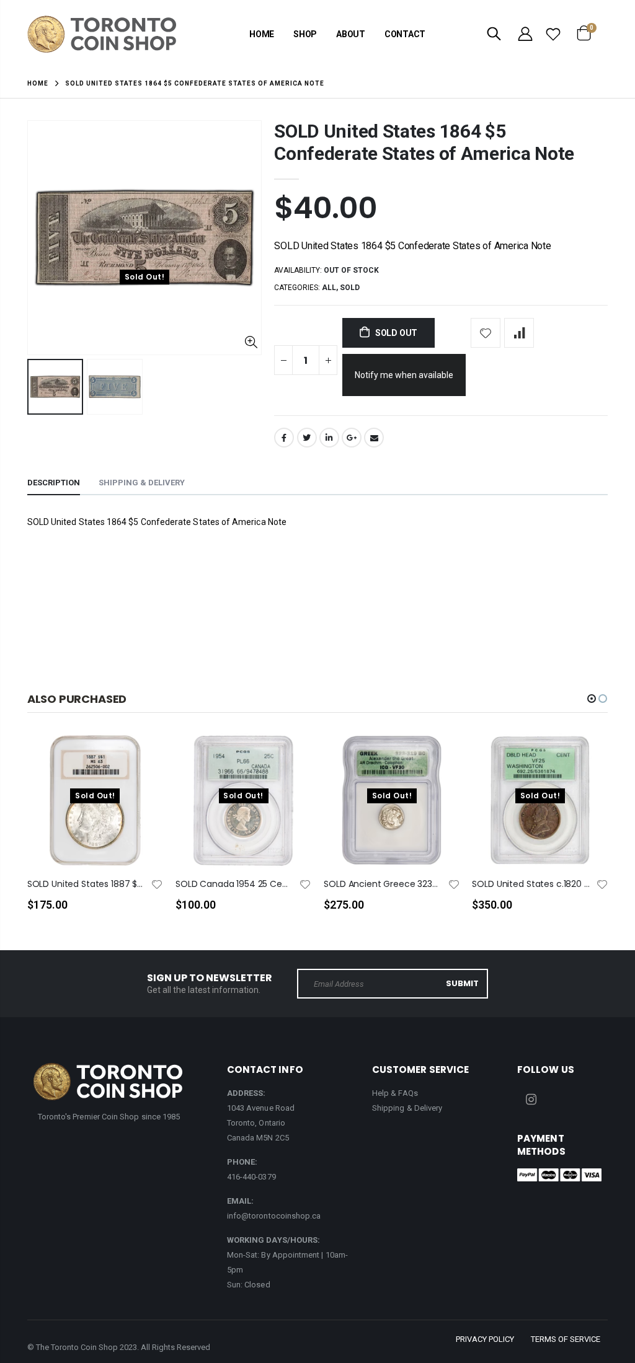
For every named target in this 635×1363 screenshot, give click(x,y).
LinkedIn (329, 438)
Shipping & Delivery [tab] (142, 482)
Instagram (530, 1099)
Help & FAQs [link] (395, 1093)
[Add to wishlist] (485, 333)
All (329, 287)
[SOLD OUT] (142, 762)
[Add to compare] (519, 333)
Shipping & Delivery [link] (407, 1108)
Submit (462, 983)
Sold (350, 287)
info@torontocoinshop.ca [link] (274, 1215)
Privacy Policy (485, 1339)
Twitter (307, 438)
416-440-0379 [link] (251, 1176)
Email (374, 438)
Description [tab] (53, 482)
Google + (352, 438)
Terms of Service (565, 1339)
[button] (591, 698)
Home (37, 83)
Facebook (284, 438)
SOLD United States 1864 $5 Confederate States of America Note (424, 142)
